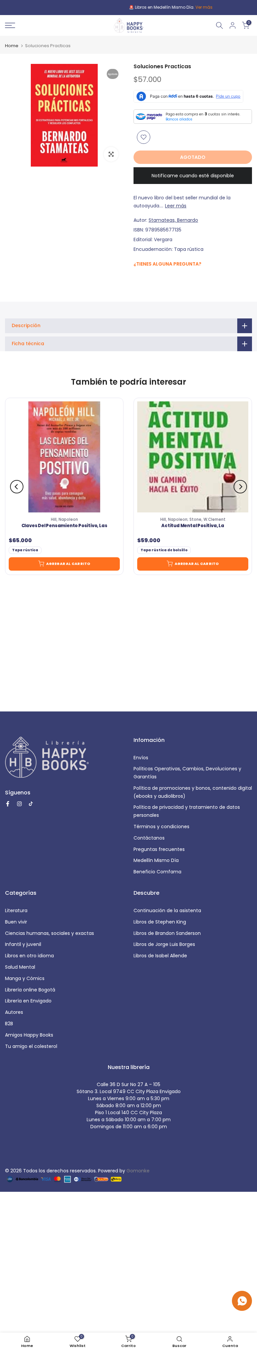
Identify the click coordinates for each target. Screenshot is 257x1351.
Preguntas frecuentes (159, 849)
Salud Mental (20, 967)
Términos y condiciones (161, 826)
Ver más (161, 7)
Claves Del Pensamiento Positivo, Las (64, 526)
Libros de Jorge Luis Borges (164, 944)
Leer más (175, 206)
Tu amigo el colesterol (31, 1046)
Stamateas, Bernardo (173, 220)
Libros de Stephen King (160, 922)
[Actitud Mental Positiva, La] (192, 456)
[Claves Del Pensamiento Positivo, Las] (64, 456)
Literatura (16, 910)
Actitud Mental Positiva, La (192, 526)
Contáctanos (149, 838)
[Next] (240, 486)
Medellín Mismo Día (156, 860)
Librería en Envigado (28, 1000)
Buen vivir (16, 922)
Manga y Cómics (25, 978)
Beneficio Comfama (157, 871)
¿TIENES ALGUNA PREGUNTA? (167, 264)
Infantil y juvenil (23, 944)
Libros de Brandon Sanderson (167, 933)
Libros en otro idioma (29, 955)
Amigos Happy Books (29, 1035)
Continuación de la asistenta (167, 910)
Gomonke (138, 1170)
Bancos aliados (179, 119)
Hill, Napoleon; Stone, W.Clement (193, 519)
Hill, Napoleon (64, 519)
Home (11, 45)
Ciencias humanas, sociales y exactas (49, 933)
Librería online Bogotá (30, 989)
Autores (14, 1012)
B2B (9, 1023)
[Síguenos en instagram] (150, 278)
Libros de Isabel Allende (160, 955)
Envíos (141, 757)
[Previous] (16, 486)
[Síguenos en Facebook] (137, 278)
